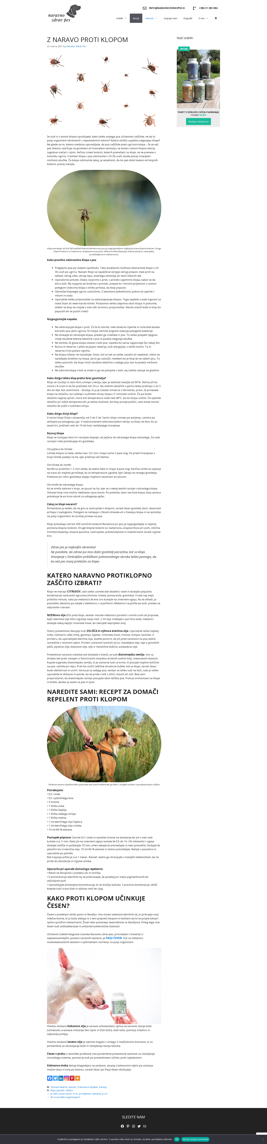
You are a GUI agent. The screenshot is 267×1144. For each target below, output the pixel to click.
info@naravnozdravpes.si (167, 8)
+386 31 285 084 (208, 8)
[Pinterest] (72, 1078)
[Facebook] (49, 1078)
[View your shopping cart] (216, 18)
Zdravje (103, 1087)
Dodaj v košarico (198, 121)
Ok (177, 1139)
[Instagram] (66, 1078)
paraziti (60, 1090)
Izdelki (119, 18)
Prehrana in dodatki (87, 1087)
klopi (53, 1090)
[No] (263, 1139)
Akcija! (136, 18)
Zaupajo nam (170, 18)
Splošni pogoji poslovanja (195, 1139)
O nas (201, 18)
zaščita (69, 1090)
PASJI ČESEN (114, 938)
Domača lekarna (59, 1087)
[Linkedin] (60, 1078)
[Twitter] (55, 1078)
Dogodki (187, 18)
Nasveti (149, 18)
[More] (77, 1078)
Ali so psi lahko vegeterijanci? (65, 1097)
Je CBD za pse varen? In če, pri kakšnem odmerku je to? (79, 1093)
